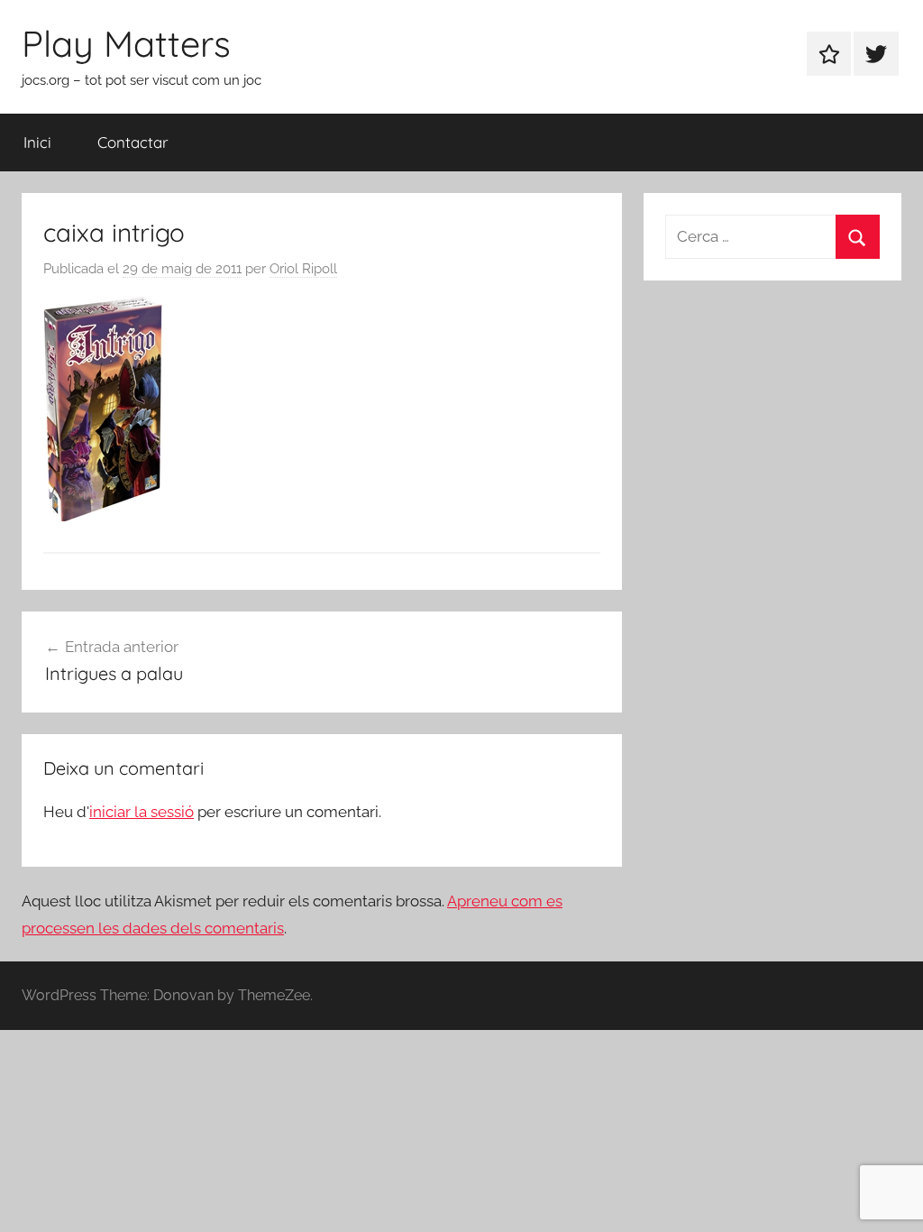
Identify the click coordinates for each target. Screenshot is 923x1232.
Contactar (133, 142)
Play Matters (126, 43)
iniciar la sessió (141, 812)
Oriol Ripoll (303, 269)
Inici (37, 142)
